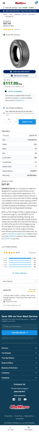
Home (5, 14)
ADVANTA (12, 236)
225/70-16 (8, 239)
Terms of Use (18, 416)
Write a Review (21, 273)
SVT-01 (24, 14)
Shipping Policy (28, 416)
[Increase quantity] (16, 121)
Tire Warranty (19, 419)
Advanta (17, 14)
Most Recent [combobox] (7, 281)
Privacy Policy (24, 338)
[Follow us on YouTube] (25, 399)
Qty (9, 119)
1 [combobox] (10, 122)
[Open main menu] (4, 3)
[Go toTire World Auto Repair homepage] (20, 3)
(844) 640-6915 (19, 391)
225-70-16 (32, 14)
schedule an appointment (16, 234)
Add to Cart (27, 121)
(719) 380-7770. (19, 100)
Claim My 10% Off (18, 333)
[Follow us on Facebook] (14, 399)
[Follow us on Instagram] (19, 399)
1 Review (17, 29)
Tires (10, 14)
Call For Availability (15, 91)
